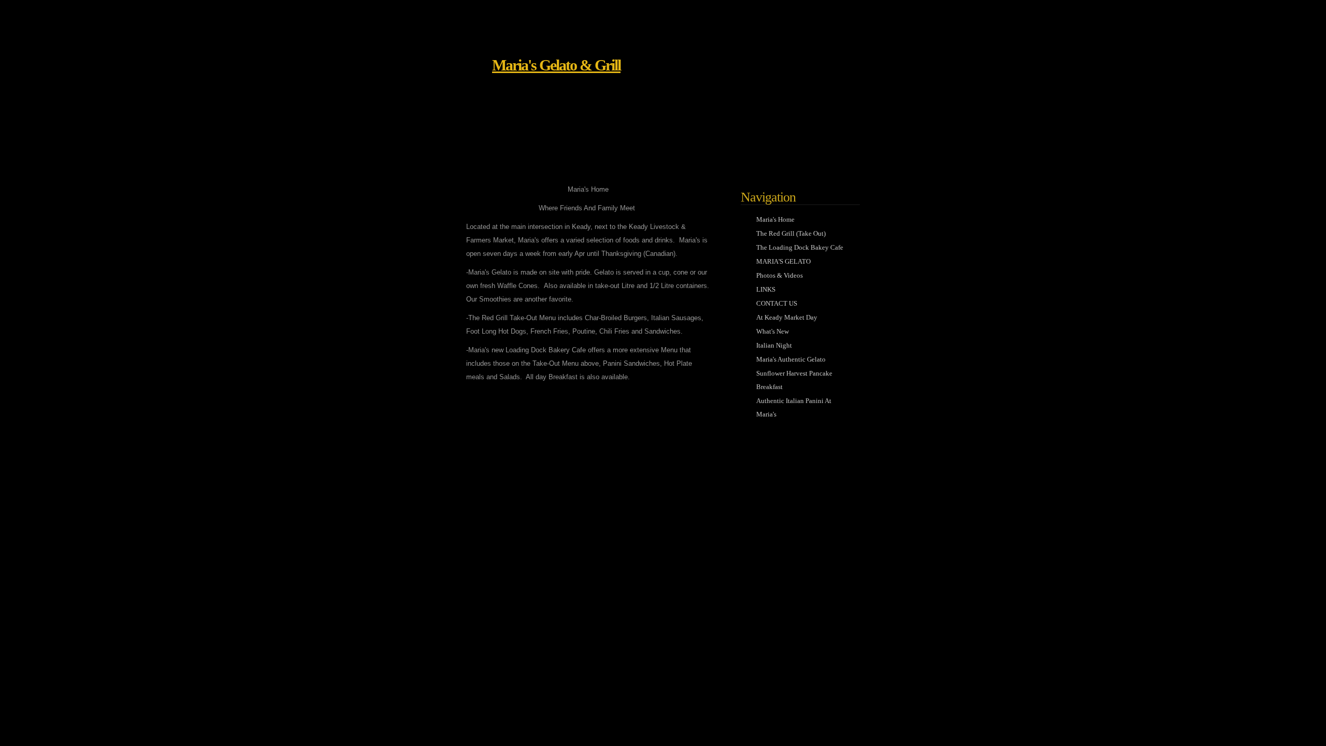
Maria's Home (775, 219)
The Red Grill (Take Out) (791, 233)
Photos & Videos (779, 275)
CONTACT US (776, 303)
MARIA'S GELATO (783, 261)
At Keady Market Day (786, 317)
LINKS (765, 289)
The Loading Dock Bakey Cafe (799, 247)
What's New (772, 331)
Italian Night (774, 345)
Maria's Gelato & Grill (556, 65)
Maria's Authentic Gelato (791, 359)
